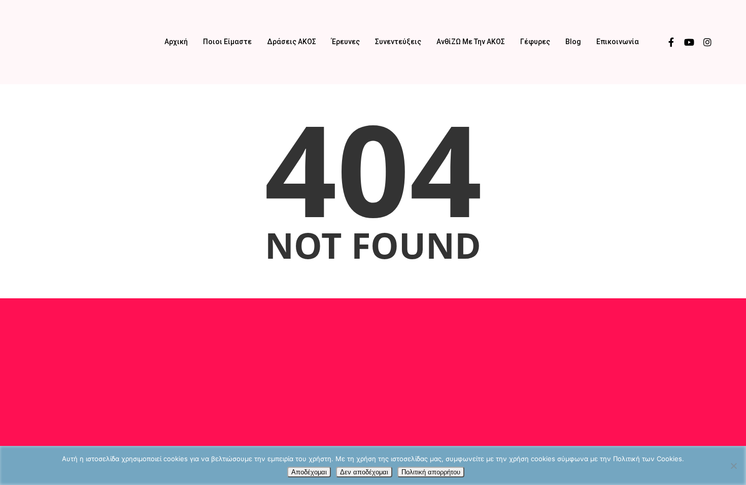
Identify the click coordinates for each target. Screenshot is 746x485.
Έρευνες (345, 42)
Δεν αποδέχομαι (364, 472)
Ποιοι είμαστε (227, 42)
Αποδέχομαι (309, 472)
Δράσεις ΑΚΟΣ (291, 42)
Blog (573, 42)
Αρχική (176, 42)
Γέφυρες (535, 42)
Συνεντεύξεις (398, 42)
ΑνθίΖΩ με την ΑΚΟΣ (470, 42)
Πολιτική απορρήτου (430, 472)
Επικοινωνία (617, 42)
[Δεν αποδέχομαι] (733, 466)
